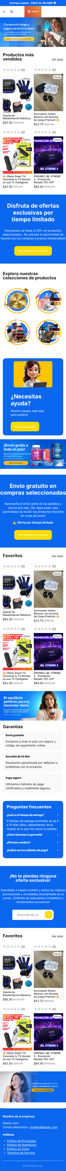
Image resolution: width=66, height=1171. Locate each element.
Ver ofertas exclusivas (33, 251)
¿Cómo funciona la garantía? (25, 834)
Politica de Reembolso (22, 1145)
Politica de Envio (18, 1149)
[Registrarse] (48, 915)
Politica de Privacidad (21, 1141)
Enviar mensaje (25, 426)
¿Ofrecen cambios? (18, 842)
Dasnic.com (37, 1165)
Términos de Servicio (21, 1153)
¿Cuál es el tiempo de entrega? (25, 815)
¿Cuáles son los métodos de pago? (27, 850)
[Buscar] (11, 12)
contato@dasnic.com (44, 1127)
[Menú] (4, 12)
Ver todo (57, 59)
